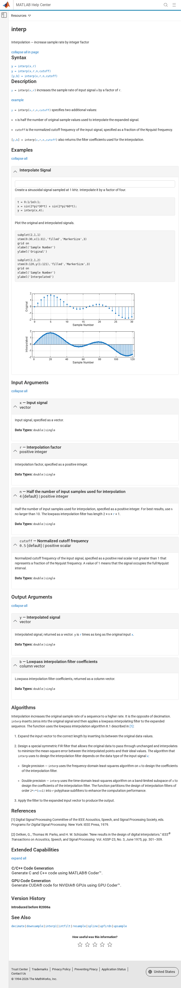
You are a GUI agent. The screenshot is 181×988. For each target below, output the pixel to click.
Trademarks (40, 969)
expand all (18, 858)
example (17, 100)
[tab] (95, 171)
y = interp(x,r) (23, 66)
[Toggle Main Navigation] (174, 5)
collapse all (19, 158)
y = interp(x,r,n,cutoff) (31, 71)
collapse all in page (25, 52)
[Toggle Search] (166, 5)
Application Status (114, 969)
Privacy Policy (61, 969)
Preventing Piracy (86, 969)
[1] (131, 726)
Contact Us (18, 973)
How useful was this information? (94, 937)
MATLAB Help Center (33, 5)
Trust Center (19, 969)
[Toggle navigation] (20, 15)
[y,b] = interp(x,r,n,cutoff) (34, 76)
